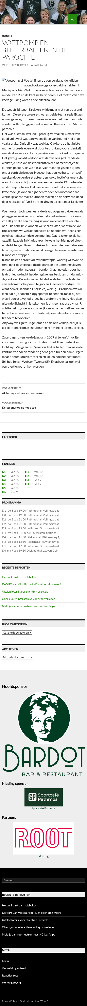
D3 (4, 479)
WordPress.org (11, 982)
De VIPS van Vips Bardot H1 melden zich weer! (31, 584)
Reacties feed (10, 975)
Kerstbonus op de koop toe (19, 405)
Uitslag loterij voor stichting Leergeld (25, 591)
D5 (4, 488)
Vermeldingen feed (14, 968)
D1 (4, 471)
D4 (4, 484)
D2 (4, 475)
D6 (4, 492)
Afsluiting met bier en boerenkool (23, 391)
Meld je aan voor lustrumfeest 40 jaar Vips (28, 606)
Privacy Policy (9, 1001)
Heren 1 (7, 35)
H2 (27, 475)
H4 (27, 484)
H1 (27, 471)
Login (5, 961)
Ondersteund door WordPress (36, 1001)
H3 (27, 479)
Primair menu (82, 5)
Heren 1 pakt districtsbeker (19, 577)
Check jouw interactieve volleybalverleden (28, 598)
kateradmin (41, 64)
